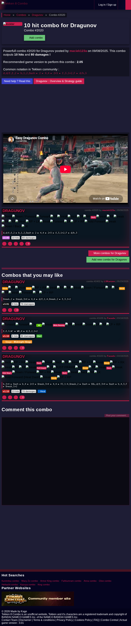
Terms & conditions (44, 620)
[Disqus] (65, 463)
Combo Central (109, 620)
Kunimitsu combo (10, 581)
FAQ (96, 620)
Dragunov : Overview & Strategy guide (59, 81)
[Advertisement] (65, 108)
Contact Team (9, 620)
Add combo (35, 37)
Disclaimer (25, 620)
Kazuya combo (27, 584)
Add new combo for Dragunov (109, 259)
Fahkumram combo (71, 581)
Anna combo (90, 581)
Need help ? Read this (17, 81)
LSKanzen (109, 281)
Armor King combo (49, 581)
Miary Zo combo (29, 581)
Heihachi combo (10, 584)
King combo (44, 584)
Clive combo (105, 581)
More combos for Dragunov (109, 253)
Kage (24, 611)
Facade (111, 318)
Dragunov (14, 211)
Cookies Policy (83, 620)
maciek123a (78, 51)
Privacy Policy (65, 620)
